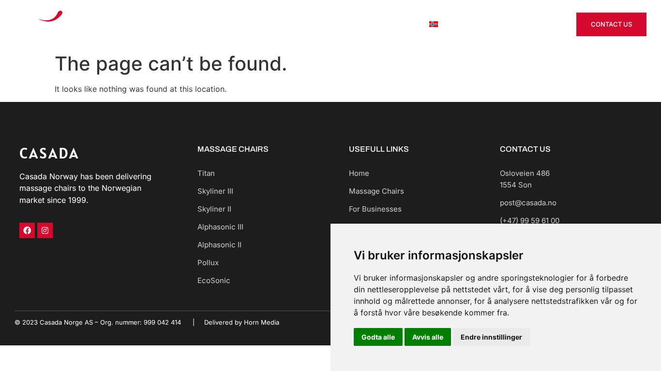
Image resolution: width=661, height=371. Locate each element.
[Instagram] (45, 230)
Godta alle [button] (378, 337)
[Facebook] (27, 230)
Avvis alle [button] (427, 337)
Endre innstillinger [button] (491, 337)
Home (220, 24)
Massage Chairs (272, 24)
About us (397, 24)
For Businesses (341, 24)
